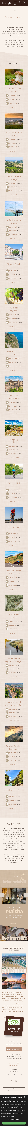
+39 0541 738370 (15, 1063)
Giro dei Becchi (14, 264)
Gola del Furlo (14, 790)
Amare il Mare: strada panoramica (14, 354)
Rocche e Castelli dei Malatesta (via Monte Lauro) (14, 573)
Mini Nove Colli (14, 527)
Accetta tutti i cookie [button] (14, 1123)
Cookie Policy (14, 1069)
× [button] (26, 1097)
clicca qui (22, 1115)
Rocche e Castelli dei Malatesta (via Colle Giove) (14, 705)
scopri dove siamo (13, 1049)
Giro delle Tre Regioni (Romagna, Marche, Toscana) (14, 661)
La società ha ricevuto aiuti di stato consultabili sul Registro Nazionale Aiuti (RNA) (14, 1088)
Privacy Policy (14, 1071)
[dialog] (14, 1110)
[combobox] (24, 1097)
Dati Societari (14, 1073)
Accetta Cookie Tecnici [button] (14, 1119)
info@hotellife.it (14, 1065)
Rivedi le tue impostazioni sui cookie (14, 1074)
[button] (14, 1116)
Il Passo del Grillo (14, 483)
